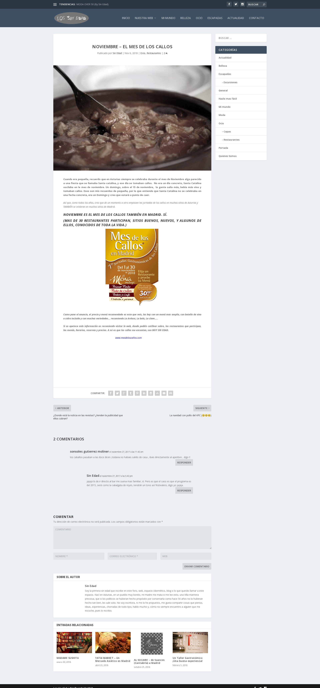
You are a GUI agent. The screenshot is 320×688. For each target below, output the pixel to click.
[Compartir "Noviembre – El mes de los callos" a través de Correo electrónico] (164, 393)
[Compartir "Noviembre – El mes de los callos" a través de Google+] (124, 393)
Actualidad (236, 18)
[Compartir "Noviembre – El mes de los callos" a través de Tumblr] (130, 393)
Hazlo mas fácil (228, 98)
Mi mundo (168, 18)
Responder (184, 462)
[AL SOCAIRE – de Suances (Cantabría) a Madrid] (151, 643)
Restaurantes (154, 53)
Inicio (126, 18)
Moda (222, 115)
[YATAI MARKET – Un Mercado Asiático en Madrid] (113, 642)
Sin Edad (117, 53)
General (223, 90)
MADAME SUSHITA (68, 657)
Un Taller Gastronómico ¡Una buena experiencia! (188, 659)
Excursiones (230, 82)
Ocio (199, 18)
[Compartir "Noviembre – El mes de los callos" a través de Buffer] (150, 393)
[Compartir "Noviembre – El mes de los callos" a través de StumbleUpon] (157, 393)
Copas (227, 131)
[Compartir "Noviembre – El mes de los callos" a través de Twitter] (117, 393)
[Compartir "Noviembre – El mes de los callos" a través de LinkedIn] (144, 393)
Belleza (185, 18)
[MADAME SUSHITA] (74, 642)
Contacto (256, 18)
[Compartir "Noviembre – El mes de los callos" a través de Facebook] (110, 393)
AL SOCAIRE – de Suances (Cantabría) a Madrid (149, 661)
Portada (223, 147)
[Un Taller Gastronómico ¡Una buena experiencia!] (190, 642)
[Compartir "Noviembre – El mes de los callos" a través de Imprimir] (170, 393)
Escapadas (215, 18)
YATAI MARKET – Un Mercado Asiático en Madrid (112, 659)
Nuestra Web (144, 18)
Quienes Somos (227, 156)
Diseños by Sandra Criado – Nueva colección (100, 4)
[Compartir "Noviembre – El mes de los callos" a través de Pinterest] (137, 393)
